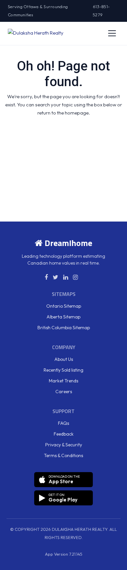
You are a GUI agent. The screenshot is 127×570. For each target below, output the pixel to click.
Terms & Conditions (63, 455)
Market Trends (63, 381)
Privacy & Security (63, 445)
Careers (63, 391)
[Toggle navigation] (112, 33)
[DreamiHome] (36, 33)
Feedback (64, 434)
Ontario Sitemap (63, 306)
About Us (63, 359)
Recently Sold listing (63, 370)
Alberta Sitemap (63, 317)
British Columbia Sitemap (63, 328)
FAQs (63, 423)
